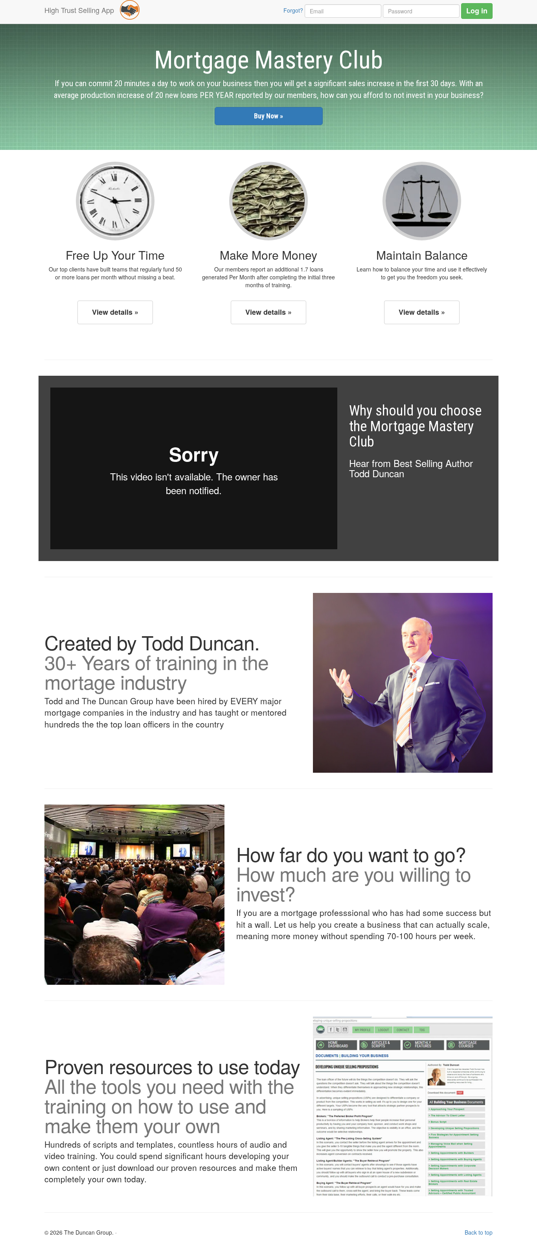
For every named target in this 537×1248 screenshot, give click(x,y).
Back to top (479, 1232)
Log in (476, 11)
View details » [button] (115, 312)
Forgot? (293, 10)
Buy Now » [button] (268, 116)
